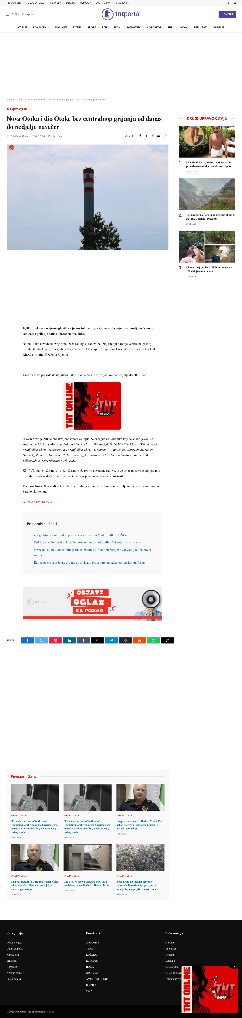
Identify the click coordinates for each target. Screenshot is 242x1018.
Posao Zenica (121, 3)
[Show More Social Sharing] (165, 136)
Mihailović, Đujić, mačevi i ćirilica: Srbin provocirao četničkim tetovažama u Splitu (208, 164)
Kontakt (227, 14)
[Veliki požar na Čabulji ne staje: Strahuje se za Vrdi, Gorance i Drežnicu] (207, 194)
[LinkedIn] (10, 312)
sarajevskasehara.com (37, 501)
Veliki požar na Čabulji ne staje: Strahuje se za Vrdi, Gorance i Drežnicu (210, 216)
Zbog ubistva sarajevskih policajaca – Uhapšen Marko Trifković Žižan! (81, 535)
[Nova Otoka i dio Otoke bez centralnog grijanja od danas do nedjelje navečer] (87, 197)
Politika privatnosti (175, 979)
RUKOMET (92, 960)
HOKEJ (90, 966)
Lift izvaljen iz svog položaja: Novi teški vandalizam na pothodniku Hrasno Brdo (86, 883)
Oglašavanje (171, 966)
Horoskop (85, 3)
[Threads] (10, 347)
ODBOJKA (92, 972)
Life (105, 27)
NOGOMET (92, 942)
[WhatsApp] (10, 338)
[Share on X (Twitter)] (146, 136)
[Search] (234, 3)
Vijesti (22, 27)
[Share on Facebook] (140, 136)
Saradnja (170, 960)
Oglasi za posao (36, 3)
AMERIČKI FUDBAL (98, 979)
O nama (169, 942)
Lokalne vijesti (15, 3)
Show (183, 27)
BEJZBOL (91, 985)
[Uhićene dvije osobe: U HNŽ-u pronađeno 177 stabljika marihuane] (207, 247)
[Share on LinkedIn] (158, 136)
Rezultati (200, 27)
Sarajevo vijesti (17, 109)
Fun (170, 27)
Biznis (77, 27)
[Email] (10, 294)
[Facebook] (10, 268)
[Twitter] (10, 277)
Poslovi (61, 27)
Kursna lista (55, 3)
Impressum (171, 948)
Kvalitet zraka (102, 3)
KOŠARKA (92, 954)
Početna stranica (15, 99)
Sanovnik (133, 27)
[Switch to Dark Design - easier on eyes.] (229, 3)
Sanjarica (70, 3)
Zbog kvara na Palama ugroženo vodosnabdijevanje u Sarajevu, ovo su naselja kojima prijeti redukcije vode (136, 885)
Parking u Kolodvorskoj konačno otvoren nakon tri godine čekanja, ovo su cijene (87, 542)
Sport (92, 27)
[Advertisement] (121, 65)
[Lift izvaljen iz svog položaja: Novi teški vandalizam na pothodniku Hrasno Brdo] (88, 857)
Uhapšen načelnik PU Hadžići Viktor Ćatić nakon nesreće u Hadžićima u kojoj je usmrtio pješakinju (140, 824)
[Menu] (7, 14)
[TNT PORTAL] (121, 14)
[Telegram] (10, 329)
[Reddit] (10, 321)
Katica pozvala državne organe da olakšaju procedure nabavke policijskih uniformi (89, 562)
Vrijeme (218, 27)
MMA (89, 991)
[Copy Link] (152, 136)
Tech (117, 27)
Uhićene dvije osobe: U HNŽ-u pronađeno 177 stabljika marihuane (209, 269)
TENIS (90, 948)
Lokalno (39, 27)
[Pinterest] (10, 286)
